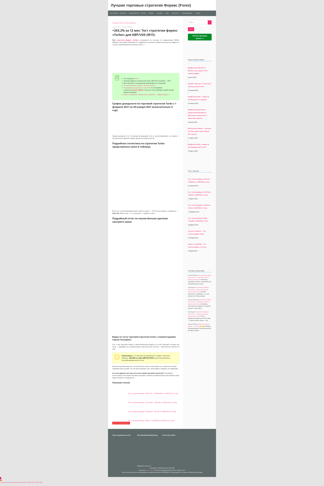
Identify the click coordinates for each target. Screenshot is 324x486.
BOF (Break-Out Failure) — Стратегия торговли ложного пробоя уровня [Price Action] (199, 131)
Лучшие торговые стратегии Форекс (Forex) (151, 5)
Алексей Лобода (127, 27)
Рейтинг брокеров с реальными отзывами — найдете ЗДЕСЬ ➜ (147, 95)
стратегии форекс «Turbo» (128, 40)
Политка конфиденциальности (165, 470)
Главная (115, 23)
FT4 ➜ (137, 79)
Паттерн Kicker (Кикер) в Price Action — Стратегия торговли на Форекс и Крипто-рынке (199, 277)
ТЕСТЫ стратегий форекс (127, 23)
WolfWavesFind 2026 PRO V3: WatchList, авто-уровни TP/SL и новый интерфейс (198, 70)
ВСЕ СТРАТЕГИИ (114, 13)
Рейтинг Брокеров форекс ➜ (199, 37)
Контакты (142, 470)
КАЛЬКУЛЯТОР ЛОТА (134, 13)
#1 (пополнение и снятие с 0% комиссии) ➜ (139, 85)
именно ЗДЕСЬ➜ (138, 90)
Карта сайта (181, 470)
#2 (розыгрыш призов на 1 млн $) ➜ (137, 88)
